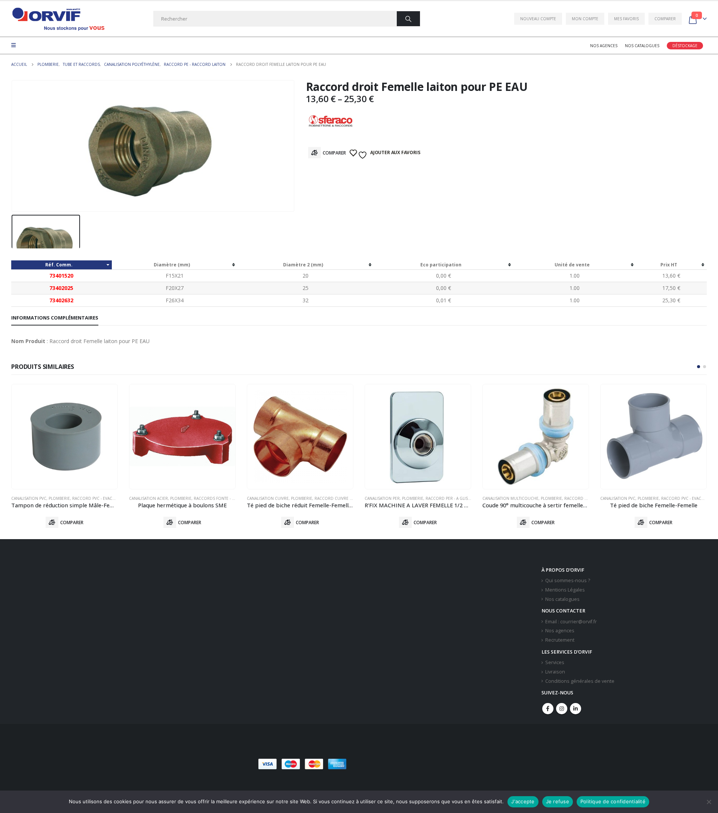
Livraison (555, 672)
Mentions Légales (565, 590)
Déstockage (684, 45)
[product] (64, 436)
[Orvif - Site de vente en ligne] (58, 19)
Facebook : (547, 708)
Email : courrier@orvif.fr (571, 621)
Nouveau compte (538, 18)
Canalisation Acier (148, 498)
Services (554, 662)
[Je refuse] (708, 802)
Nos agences (603, 45)
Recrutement (559, 640)
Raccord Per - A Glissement (454, 498)
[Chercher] (408, 18)
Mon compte (585, 18)
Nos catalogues (642, 45)
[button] (699, 366)
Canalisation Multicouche (510, 498)
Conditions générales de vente (579, 681)
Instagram (561, 708)
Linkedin (575, 708)
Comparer (665, 18)
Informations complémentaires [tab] (54, 317)
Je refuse (557, 801)
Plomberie (59, 498)
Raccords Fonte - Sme (217, 498)
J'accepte (522, 801)
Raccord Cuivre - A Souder (343, 498)
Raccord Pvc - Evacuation (99, 498)
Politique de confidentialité (612, 801)
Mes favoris (626, 18)
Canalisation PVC (28, 498)
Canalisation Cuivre (268, 498)
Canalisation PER (382, 498)
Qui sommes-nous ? (567, 580)
